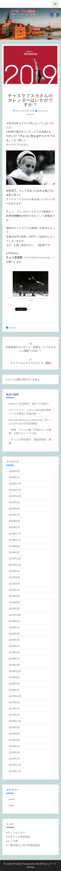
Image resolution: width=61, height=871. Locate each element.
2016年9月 (14, 727)
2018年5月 (14, 683)
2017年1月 (14, 714)
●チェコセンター (15, 832)
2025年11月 (15, 489)
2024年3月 (14, 552)
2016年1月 (14, 758)
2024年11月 (15, 533)
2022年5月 (14, 608)
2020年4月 (14, 633)
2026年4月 (14, 471)
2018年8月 (14, 677)
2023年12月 (15, 558)
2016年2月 (14, 752)
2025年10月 (15, 496)
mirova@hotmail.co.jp (37, 257)
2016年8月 (14, 733)
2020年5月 (14, 627)
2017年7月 (14, 708)
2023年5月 (14, 589)
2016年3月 (14, 746)
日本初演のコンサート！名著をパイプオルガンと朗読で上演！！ (30, 347)
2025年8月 (14, 508)
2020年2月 (14, 646)
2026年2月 (14, 477)
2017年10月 (15, 696)
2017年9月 (14, 702)
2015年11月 (15, 771)
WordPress (42, 863)
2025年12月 (15, 483)
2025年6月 (14, 521)
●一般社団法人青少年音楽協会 (23, 845)
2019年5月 (14, 658)
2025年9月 (14, 502)
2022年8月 (14, 602)
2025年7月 (14, 514)
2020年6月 (14, 621)
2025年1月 (14, 527)
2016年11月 (15, 721)
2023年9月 (14, 571)
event (13, 327)
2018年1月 (14, 689)
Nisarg (30, 867)
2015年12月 (15, 764)
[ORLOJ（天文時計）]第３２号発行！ (29, 403)
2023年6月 (14, 583)
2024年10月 (15, 539)
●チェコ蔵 (12, 840)
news (11, 805)
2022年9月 (14, 596)
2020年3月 (14, 639)
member (43, 110)
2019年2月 (14, 664)
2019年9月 (14, 652)
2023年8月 (14, 577)
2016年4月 (14, 739)
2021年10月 (15, 614)
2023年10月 (15, 564)
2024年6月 (14, 546)
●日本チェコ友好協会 (18, 836)
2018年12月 (15, 671)
